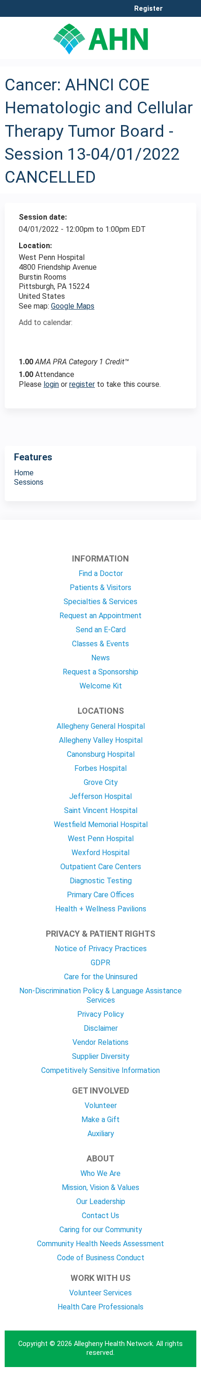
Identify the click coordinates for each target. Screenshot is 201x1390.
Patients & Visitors (100, 587)
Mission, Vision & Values (100, 1187)
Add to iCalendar (70, 338)
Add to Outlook (92, 339)
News (100, 657)
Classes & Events (100, 643)
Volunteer (101, 1105)
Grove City (101, 782)
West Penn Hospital (101, 838)
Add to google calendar (28, 339)
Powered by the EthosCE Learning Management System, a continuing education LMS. (163, 1383)
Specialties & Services (100, 601)
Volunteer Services (100, 1292)
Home (24, 472)
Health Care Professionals (100, 1306)
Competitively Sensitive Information (100, 1070)
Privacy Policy (100, 1014)
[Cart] (174, 13)
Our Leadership (100, 1201)
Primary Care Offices (100, 894)
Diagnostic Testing (101, 880)
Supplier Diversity (100, 1056)
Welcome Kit (100, 685)
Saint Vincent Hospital (100, 810)
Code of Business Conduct (100, 1257)
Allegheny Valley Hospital (101, 740)
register (82, 384)
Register (148, 9)
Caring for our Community (100, 1229)
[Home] (100, 35)
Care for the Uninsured (100, 976)
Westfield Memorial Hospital (101, 824)
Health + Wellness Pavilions (100, 908)
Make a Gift (100, 1119)
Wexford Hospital (100, 852)
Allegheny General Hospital (101, 726)
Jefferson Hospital (100, 796)
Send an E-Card (101, 629)
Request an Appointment (100, 615)
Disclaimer (101, 1028)
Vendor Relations (100, 1042)
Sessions (28, 482)
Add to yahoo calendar (49, 339)
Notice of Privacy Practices (101, 948)
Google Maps (72, 306)
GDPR (100, 962)
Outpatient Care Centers (100, 866)
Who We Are (100, 1173)
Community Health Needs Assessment (100, 1243)
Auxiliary (100, 1133)
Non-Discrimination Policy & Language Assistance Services (100, 995)
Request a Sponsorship (100, 671)
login (51, 384)
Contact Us (100, 1215)
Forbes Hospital (100, 768)
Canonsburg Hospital (101, 754)
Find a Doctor (101, 573)
